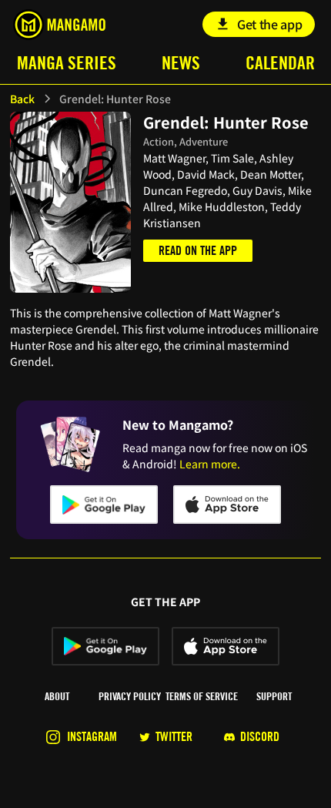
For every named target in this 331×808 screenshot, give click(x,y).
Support (274, 696)
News (181, 63)
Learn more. (209, 463)
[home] (59, 24)
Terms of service (202, 696)
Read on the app (198, 250)
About (57, 696)
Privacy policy (130, 696)
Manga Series (66, 63)
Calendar (280, 63)
